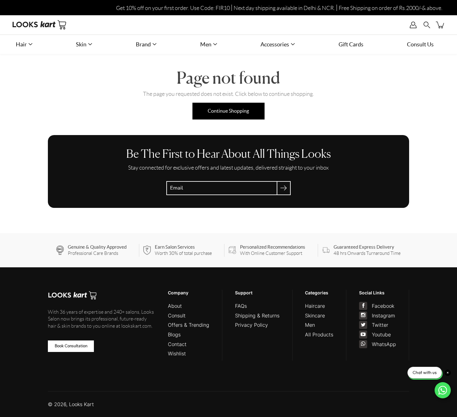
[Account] (413, 25)
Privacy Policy (251, 325)
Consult (177, 315)
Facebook (383, 306)
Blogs (174, 334)
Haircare (315, 306)
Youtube (381, 334)
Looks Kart (81, 404)
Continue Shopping (228, 111)
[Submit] (284, 188)
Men (310, 325)
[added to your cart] (440, 25)
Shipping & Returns (257, 315)
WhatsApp (384, 344)
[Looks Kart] (39, 24)
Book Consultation (71, 346)
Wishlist (177, 353)
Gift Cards (351, 44)
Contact (177, 344)
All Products (319, 334)
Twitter (380, 325)
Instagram (383, 315)
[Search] (427, 25)
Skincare (315, 315)
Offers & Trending (188, 325)
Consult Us (420, 44)
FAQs (241, 306)
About (175, 306)
